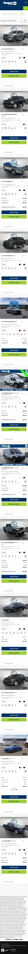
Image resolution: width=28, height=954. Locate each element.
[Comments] (25, 61)
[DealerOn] (5, 944)
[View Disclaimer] (15, 61)
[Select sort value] (25, 21)
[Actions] (25, 49)
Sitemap (18, 945)
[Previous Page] (23, 891)
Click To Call (14, 72)
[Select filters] (21, 21)
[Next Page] (26, 891)
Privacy (21, 945)
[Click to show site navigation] (25, 8)
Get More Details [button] (14, 76)
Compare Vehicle (8, 86)
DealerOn (13, 945)
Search (21, 14)
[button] (26, 35)
